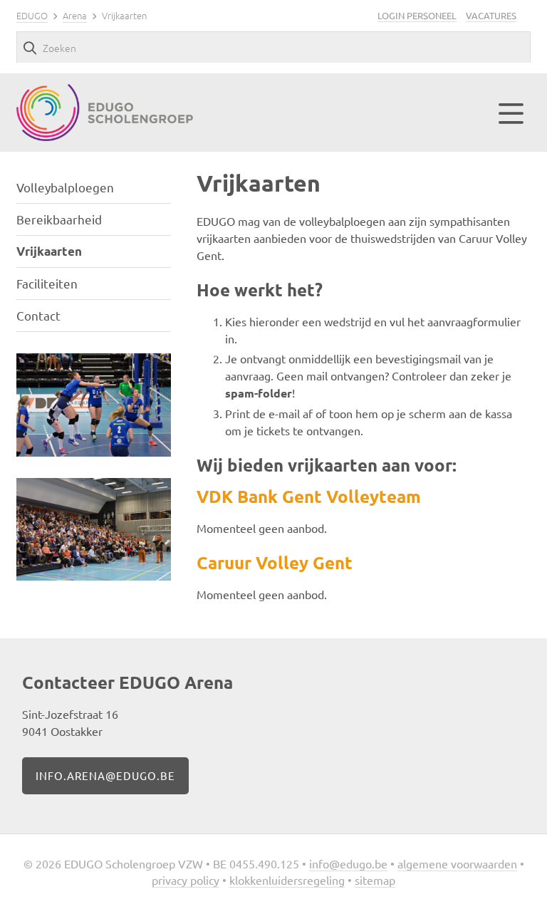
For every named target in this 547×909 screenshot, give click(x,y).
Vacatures (491, 15)
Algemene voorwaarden (457, 863)
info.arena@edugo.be (105, 775)
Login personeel (417, 15)
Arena (75, 15)
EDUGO (32, 15)
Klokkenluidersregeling (287, 880)
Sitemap (375, 880)
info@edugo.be (348, 863)
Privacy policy (185, 880)
